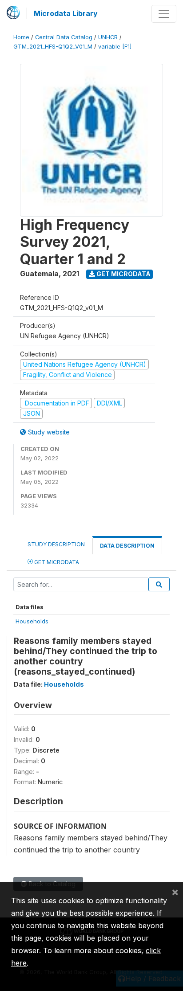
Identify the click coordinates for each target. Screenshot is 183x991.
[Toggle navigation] (163, 14)
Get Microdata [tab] (56, 562)
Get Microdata (123, 274)
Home (21, 37)
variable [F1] (114, 46)
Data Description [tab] (127, 545)
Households (32, 621)
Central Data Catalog (63, 37)
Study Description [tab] (56, 544)
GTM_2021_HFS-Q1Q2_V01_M (52, 46)
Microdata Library (66, 13)
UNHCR (108, 37)
